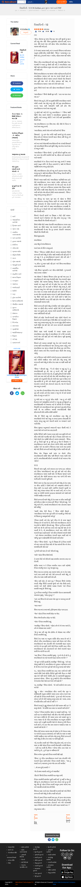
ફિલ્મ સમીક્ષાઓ (17, 301)
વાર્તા (13, 216)
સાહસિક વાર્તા (16, 274)
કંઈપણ (14, 339)
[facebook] (63, 854)
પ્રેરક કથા (15, 229)
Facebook (17, 83)
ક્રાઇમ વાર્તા (16, 343)
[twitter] (71, 854)
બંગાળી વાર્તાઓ (52, 862)
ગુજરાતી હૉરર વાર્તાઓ (22, 62)
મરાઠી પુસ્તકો (38, 857)
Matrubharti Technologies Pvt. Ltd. (24, 883)
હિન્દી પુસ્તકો (38, 852)
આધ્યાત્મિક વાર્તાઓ (16, 221)
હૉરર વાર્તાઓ (16, 297)
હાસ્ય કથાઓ (16, 241)
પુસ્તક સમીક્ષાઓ (15, 309)
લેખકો (23, 859)
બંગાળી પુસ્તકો (39, 866)
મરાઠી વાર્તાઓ (52, 854)
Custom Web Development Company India (64, 883)
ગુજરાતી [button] (29, 2)
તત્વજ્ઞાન (15, 281)
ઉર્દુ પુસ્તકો (38, 876)
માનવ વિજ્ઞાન (16, 277)
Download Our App (52, 835)
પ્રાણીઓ (15, 329)
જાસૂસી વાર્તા (16, 265)
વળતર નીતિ (11, 860)
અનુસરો (25, 32)
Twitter (17, 89)
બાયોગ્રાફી (16, 287)
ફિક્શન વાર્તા (16, 225)
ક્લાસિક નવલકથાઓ (16, 233)
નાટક (14, 258)
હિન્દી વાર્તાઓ (52, 847)
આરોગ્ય (15, 284)
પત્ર (13, 294)
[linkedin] (69, 857)
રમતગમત (15, 326)
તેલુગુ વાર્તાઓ (51, 872)
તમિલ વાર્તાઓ (52, 870)
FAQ (9, 863)
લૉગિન (71, 2)
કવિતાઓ (15, 248)
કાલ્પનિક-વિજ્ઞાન (15, 318)
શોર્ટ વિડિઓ (24, 862)
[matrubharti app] (46, 2)
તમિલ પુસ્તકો (38, 860)
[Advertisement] (16, 408)
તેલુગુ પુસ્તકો (38, 863)
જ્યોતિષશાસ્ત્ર (17, 332)
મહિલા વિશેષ (16, 255)
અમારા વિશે (11, 847)
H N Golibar (24, 29)
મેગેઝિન (15, 245)
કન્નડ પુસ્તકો (38, 873)
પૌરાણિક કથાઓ (17, 304)
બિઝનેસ (15, 322)
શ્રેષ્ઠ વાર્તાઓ (25, 847)
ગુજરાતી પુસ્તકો (39, 854)
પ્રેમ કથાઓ (16, 261)
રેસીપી (14, 291)
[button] (24, 1)
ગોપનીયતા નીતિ (12, 852)
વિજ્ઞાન (14, 336)
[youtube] (65, 857)
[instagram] (67, 854)
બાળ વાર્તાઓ (16, 238)
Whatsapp (18, 95)
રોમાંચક (14, 313)
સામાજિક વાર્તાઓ (15, 269)
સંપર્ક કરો (10, 850)
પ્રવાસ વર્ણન (16, 251)
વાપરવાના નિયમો (11, 857)
